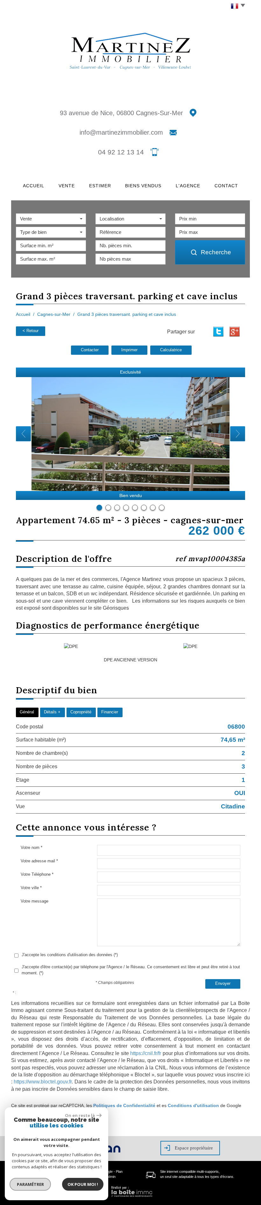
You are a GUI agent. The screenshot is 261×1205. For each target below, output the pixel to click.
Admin (111, 1177)
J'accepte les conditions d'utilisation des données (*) (70, 954)
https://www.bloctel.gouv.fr (43, 1081)
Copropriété (80, 712)
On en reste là (80, 1115)
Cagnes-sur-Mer (53, 314)
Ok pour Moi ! (82, 1184)
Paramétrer (30, 1184)
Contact (226, 185)
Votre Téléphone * (37, 874)
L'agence (188, 185)
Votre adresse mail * (39, 861)
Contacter (90, 350)
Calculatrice (171, 350)
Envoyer (222, 983)
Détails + (52, 712)
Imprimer (129, 350)
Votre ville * (31, 887)
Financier (109, 712)
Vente (67, 185)
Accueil (33, 185)
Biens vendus (143, 185)
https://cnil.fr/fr (145, 1053)
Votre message (34, 901)
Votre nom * (31, 847)
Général (27, 712)
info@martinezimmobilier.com (121, 132)
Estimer (100, 185)
